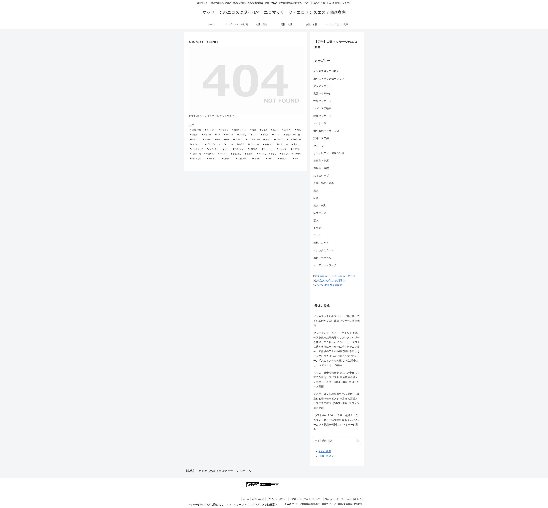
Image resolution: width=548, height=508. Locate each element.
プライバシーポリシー (277, 499)
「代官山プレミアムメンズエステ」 (306, 499)
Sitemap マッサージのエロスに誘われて (343, 499)
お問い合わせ (258, 499)
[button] (357, 440)
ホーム (246, 499)
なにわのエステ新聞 (328, 285)
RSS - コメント (327, 456)
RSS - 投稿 (325, 451)
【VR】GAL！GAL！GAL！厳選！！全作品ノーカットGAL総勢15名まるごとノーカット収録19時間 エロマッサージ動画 (336, 422)
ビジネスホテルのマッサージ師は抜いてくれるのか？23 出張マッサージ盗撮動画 (336, 321)
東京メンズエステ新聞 (329, 280)
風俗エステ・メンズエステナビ (335, 275)
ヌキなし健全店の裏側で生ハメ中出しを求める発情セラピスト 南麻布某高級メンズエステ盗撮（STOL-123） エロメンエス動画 (336, 401)
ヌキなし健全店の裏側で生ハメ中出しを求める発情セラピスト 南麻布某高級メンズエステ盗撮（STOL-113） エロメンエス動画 (336, 379)
